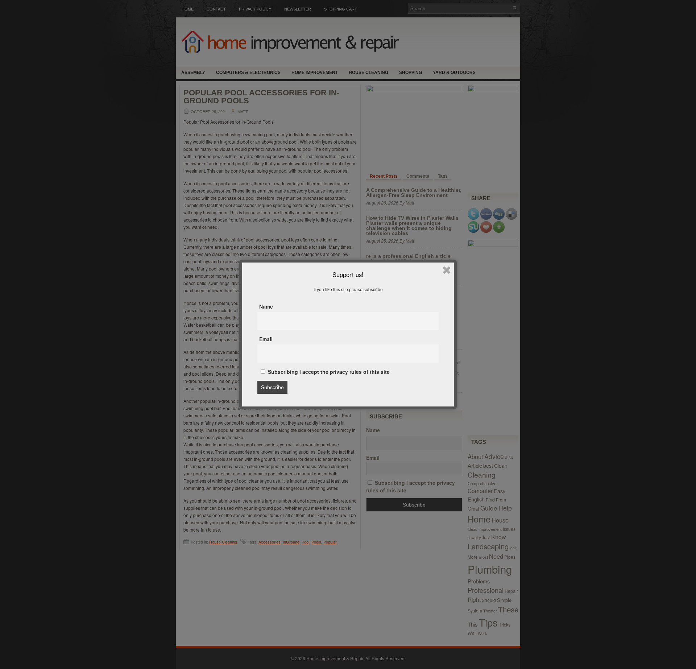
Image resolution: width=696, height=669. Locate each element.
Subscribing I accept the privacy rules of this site (328, 371)
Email (266, 339)
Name (266, 306)
